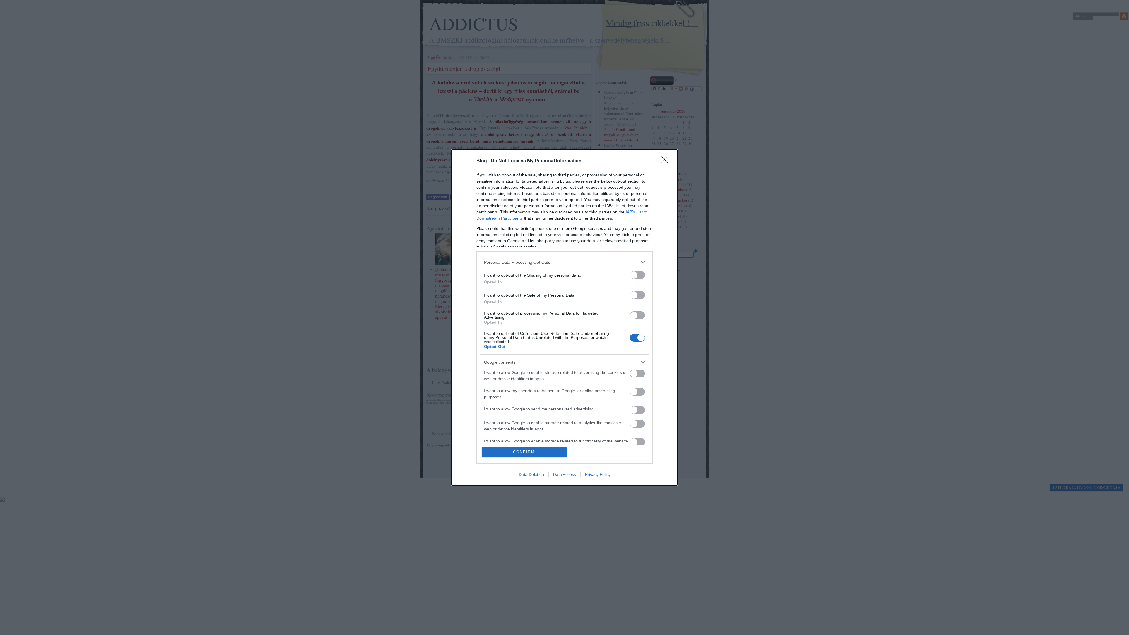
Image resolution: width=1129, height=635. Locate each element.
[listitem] (564, 262)
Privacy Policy (598, 474)
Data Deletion (531, 474)
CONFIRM (524, 452)
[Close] (666, 161)
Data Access (564, 474)
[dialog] (564, 317)
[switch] (637, 275)
